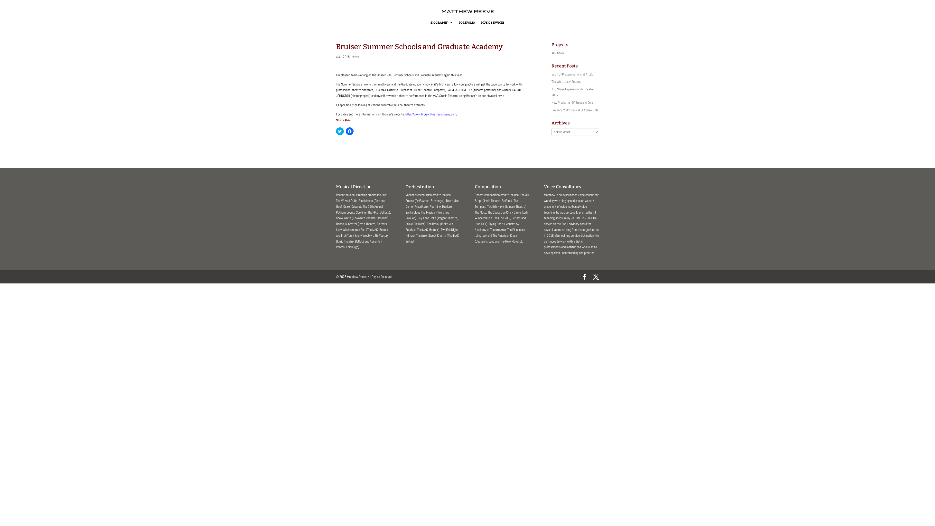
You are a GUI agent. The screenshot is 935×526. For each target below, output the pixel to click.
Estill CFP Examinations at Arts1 (572, 74)
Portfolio (467, 22)
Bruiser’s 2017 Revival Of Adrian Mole (575, 110)
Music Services (493, 22)
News (355, 57)
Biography (439, 22)
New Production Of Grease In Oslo (572, 102)
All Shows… (559, 53)
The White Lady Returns (566, 81)
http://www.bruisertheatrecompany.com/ (431, 114)
